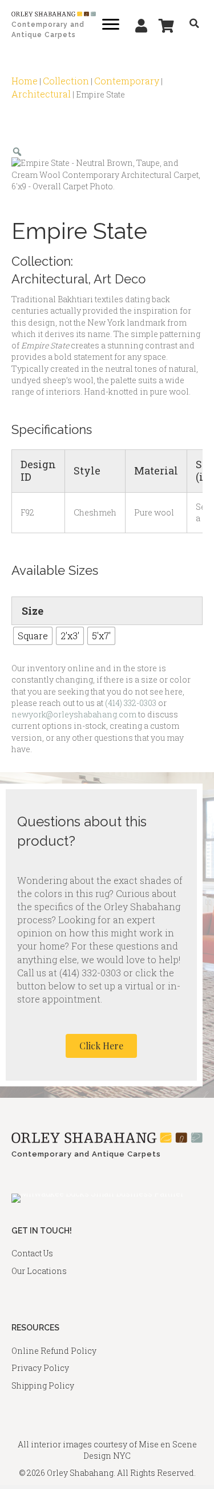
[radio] (33, 635)
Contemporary (126, 81)
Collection (66, 81)
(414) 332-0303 (130, 702)
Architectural (41, 94)
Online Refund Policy (53, 1350)
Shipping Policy (42, 1385)
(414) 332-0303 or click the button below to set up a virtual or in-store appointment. (98, 986)
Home (24, 81)
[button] (101, 1046)
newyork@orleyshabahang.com (73, 714)
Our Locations (39, 1270)
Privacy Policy (40, 1367)
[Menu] (111, 24)
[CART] (166, 25)
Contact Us (32, 1253)
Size (32, 611)
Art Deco (120, 278)
